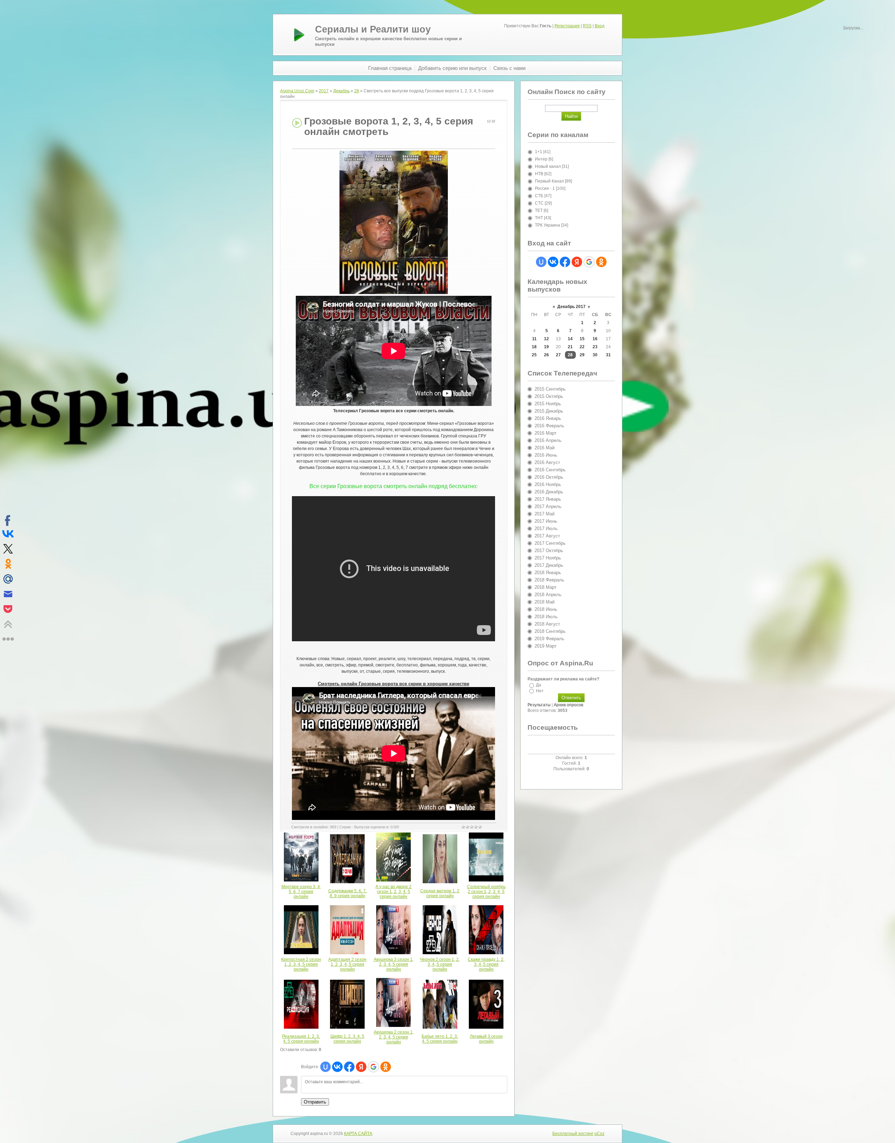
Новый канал (548, 166)
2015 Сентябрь (550, 389)
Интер (541, 159)
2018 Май (544, 602)
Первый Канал (549, 181)
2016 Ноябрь (548, 484)
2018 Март (546, 587)
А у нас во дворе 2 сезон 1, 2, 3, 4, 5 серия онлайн (393, 891)
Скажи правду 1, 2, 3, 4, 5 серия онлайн (486, 964)
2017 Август (547, 535)
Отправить (315, 1102)
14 (570, 338)
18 (534, 346)
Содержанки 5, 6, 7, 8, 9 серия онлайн (347, 893)
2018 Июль (546, 616)
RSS (587, 25)
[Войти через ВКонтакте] (337, 1067)
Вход (599, 25)
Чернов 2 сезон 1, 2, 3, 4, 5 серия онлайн (440, 964)
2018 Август (547, 624)
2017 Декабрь (549, 565)
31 (608, 354)
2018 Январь (548, 572)
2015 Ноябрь (548, 403)
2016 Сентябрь (550, 469)
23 (595, 346)
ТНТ (539, 217)
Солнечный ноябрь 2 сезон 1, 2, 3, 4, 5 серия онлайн (486, 891)
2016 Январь (548, 418)
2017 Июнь (546, 521)
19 (546, 346)
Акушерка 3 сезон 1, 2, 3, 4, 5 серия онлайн (394, 964)
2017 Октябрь (549, 550)
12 (546, 338)
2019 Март (546, 646)
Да (538, 685)
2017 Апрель (548, 506)
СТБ (539, 195)
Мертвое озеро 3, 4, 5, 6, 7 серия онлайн (301, 891)
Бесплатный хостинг (572, 1133)
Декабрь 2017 (571, 306)
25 (534, 354)
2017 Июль (546, 528)
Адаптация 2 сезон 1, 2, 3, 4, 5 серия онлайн (347, 964)
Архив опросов (568, 704)
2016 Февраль (549, 425)
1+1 (538, 151)
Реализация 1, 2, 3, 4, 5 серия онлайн (301, 1039)
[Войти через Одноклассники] (385, 1067)
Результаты (539, 704)
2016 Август (547, 462)
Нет (540, 690)
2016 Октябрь (549, 477)
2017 (324, 90)
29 (582, 354)
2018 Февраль (549, 580)
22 (582, 346)
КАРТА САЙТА (358, 1133)
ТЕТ (539, 210)
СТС (539, 203)
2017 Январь (548, 499)
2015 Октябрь (549, 396)
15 (582, 338)
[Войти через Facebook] (349, 1067)
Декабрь (341, 90)
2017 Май (544, 513)
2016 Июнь (546, 455)
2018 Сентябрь (550, 631)
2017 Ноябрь (548, 557)
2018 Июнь (546, 609)
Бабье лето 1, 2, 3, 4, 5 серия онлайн (440, 1039)
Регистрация (567, 25)
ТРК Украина (547, 225)
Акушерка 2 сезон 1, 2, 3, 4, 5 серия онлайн (394, 1037)
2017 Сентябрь (550, 543)
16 (595, 338)
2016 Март (546, 433)
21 (570, 346)
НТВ (539, 173)
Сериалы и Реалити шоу (373, 29)
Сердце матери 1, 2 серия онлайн (439, 893)
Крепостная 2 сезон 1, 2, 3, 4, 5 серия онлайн (301, 964)
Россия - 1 (545, 188)
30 (595, 354)
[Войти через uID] (325, 1067)
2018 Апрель (548, 594)
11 (534, 338)
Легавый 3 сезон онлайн (486, 1039)
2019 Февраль (549, 638)
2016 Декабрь (549, 491)
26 (546, 354)
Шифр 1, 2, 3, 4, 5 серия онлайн (347, 1039)
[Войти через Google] (373, 1066)
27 (558, 354)
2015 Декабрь (549, 411)
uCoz (599, 1133)
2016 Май (544, 447)
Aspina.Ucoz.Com (297, 90)
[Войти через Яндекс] (361, 1067)
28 (356, 90)
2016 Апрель (548, 440)
